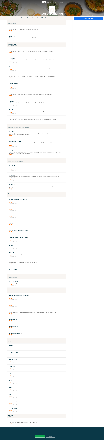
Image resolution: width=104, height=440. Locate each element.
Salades (33, 17)
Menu (44, 2)
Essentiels (50, 436)
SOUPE (42, 17)
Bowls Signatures (22, 17)
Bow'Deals (58, 17)
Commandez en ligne (88, 18)
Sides (38, 17)
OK (39, 436)
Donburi (28, 17)
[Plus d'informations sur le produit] (14, 58)
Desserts (47, 17)
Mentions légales (59, 2)
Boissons (52, 17)
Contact (52, 2)
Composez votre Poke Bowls (12, 17)
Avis (48, 2)
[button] (65, 18)
